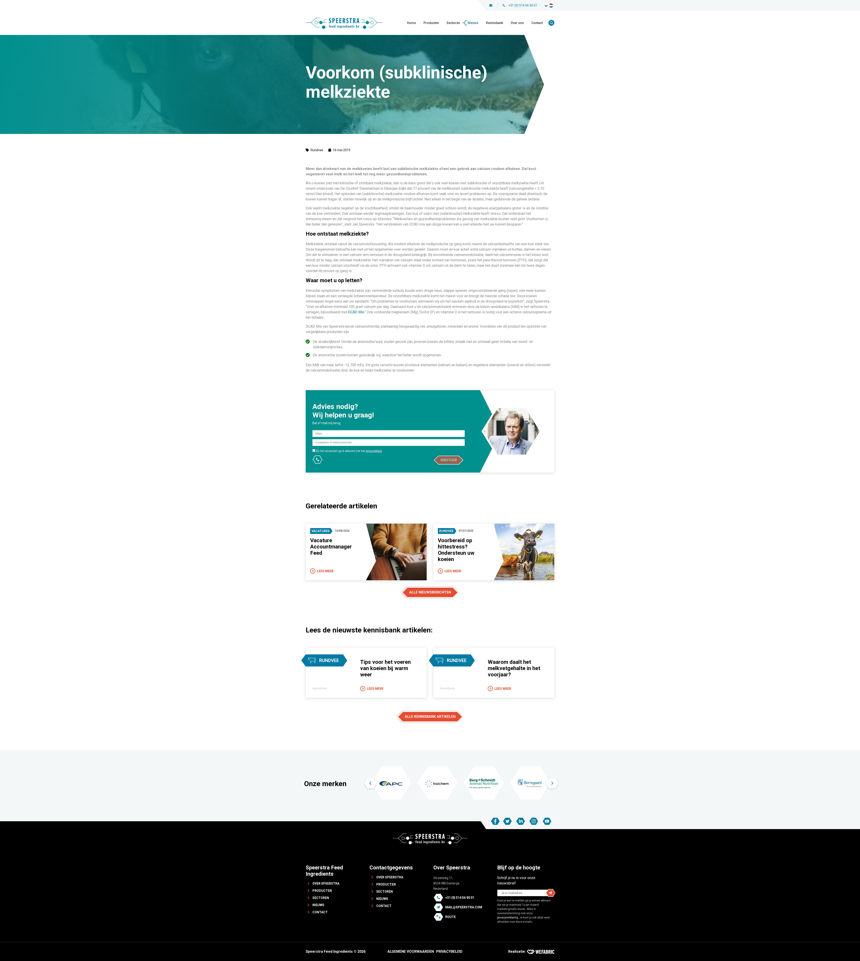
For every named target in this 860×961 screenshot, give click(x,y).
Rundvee (317, 150)
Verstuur (448, 460)
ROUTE (450, 917)
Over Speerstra (325, 883)
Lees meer (325, 571)
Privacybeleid (449, 951)
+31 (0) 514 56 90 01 (522, 5)
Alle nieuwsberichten (430, 592)
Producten (431, 23)
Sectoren (453, 23)
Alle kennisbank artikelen (430, 716)
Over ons (517, 23)
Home (411, 23)
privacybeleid (374, 451)
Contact (537, 23)
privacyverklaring (507, 917)
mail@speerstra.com (463, 907)
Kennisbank (494, 23)
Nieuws (473, 23)
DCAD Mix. (356, 312)
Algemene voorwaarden (410, 951)
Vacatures (321, 531)
